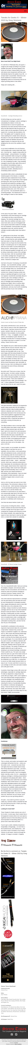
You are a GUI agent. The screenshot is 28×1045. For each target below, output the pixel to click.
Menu (25, 10)
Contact (16, 1042)
